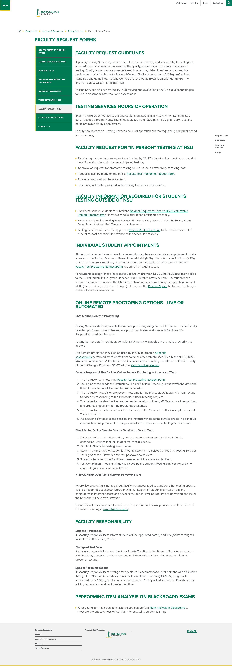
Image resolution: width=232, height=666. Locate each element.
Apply (218, 152)
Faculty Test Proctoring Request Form (150, 173)
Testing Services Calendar (52, 62)
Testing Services (75, 31)
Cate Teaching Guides (145, 365)
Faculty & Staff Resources (95, 630)
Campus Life (31, 31)
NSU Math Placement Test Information (51, 81)
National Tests (46, 70)
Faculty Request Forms (50, 109)
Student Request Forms (50, 118)
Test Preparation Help (49, 100)
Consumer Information (43, 630)
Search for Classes (220, 146)
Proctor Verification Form (144, 230)
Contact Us (44, 126)
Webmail (38, 635)
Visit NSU (220, 140)
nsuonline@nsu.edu (115, 509)
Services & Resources (52, 31)
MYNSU (192, 631)
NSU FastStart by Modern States (51, 51)
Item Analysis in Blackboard (167, 607)
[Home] (20, 31)
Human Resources (42, 648)
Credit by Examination (50, 91)
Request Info (221, 135)
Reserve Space (157, 286)
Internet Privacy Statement (45, 639)
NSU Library (39, 644)
